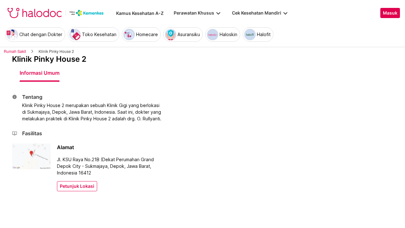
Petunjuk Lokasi (77, 186)
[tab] (39, 73)
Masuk (390, 13)
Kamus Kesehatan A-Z (140, 13)
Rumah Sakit (15, 51)
